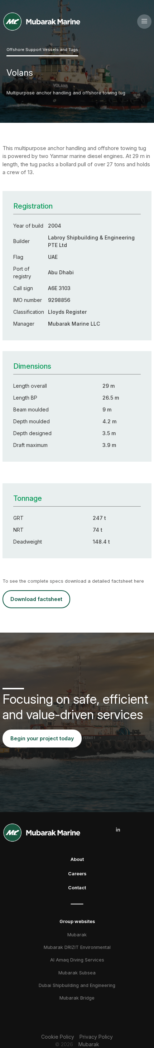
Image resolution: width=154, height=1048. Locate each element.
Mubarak (77, 934)
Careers (77, 873)
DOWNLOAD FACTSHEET (36, 599)
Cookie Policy (57, 1037)
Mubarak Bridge (77, 998)
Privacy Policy (96, 1037)
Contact (77, 887)
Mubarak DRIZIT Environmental (77, 947)
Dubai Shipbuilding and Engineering (77, 985)
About (77, 859)
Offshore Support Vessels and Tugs (42, 49)
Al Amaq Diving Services (77, 960)
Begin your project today (42, 738)
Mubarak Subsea (77, 972)
